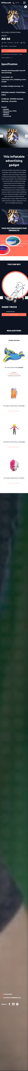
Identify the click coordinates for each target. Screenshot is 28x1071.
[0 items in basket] (13, 2)
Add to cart (14, 314)
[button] (1, 136)
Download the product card (12, 54)
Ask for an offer (14, 50)
